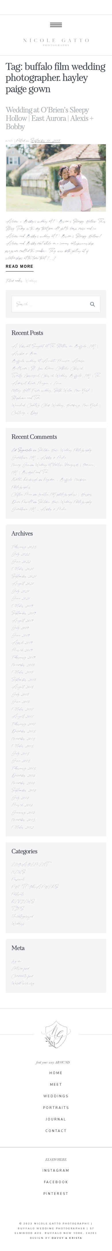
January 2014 (23, 812)
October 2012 (22, 827)
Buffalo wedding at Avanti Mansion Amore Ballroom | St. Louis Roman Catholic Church (48, 364)
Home (56, 1073)
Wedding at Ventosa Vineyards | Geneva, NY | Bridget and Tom (53, 468)
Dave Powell (21, 502)
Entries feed (20, 968)
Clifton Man (21, 494)
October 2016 (22, 709)
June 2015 (21, 760)
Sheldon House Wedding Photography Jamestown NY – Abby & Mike (51, 453)
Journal (56, 1119)
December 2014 (23, 775)
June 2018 (20, 701)
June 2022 (21, 561)
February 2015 (24, 768)
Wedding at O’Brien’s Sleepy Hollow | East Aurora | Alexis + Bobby (49, 119)
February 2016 (23, 724)
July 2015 (20, 753)
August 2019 (22, 620)
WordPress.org (22, 983)
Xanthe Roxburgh (24, 479)
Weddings (31, 280)
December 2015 (23, 731)
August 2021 (22, 583)
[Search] (92, 304)
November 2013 (23, 819)
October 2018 (22, 672)
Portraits (17, 894)
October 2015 (22, 746)
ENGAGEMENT (29, 864)
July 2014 (20, 797)
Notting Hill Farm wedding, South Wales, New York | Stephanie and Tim (51, 394)
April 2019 (21, 642)
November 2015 (23, 738)
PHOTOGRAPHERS (34, 887)
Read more (20, 265)
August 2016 (22, 716)
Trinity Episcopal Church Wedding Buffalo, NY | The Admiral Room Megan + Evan (55, 379)
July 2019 (20, 627)
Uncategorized (22, 916)
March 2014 (22, 805)
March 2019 (21, 650)
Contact (56, 1131)
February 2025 (24, 546)
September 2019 (23, 613)
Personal (17, 879)
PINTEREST (56, 1194)
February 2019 (23, 657)
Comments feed (22, 976)
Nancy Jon (20, 465)
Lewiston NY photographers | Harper (65, 494)
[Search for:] (56, 304)
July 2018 (20, 694)
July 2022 (20, 554)
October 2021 (22, 568)
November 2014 (23, 783)
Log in (16, 961)
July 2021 (20, 591)
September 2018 (23, 679)
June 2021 (20, 598)
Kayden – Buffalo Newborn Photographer (49, 483)
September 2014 (23, 790)
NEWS (18, 872)
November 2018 (23, 665)
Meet (56, 1085)
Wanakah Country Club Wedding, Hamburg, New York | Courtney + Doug (56, 409)
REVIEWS (22, 901)
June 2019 (20, 635)
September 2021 (23, 576)
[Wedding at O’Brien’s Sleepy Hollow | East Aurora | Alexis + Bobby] (56, 178)
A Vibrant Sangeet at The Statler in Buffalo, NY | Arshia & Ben (54, 349)
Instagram (56, 1171)
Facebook (56, 1182)
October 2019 (22, 605)
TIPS (17, 909)
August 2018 (22, 687)
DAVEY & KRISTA (67, 1238)
